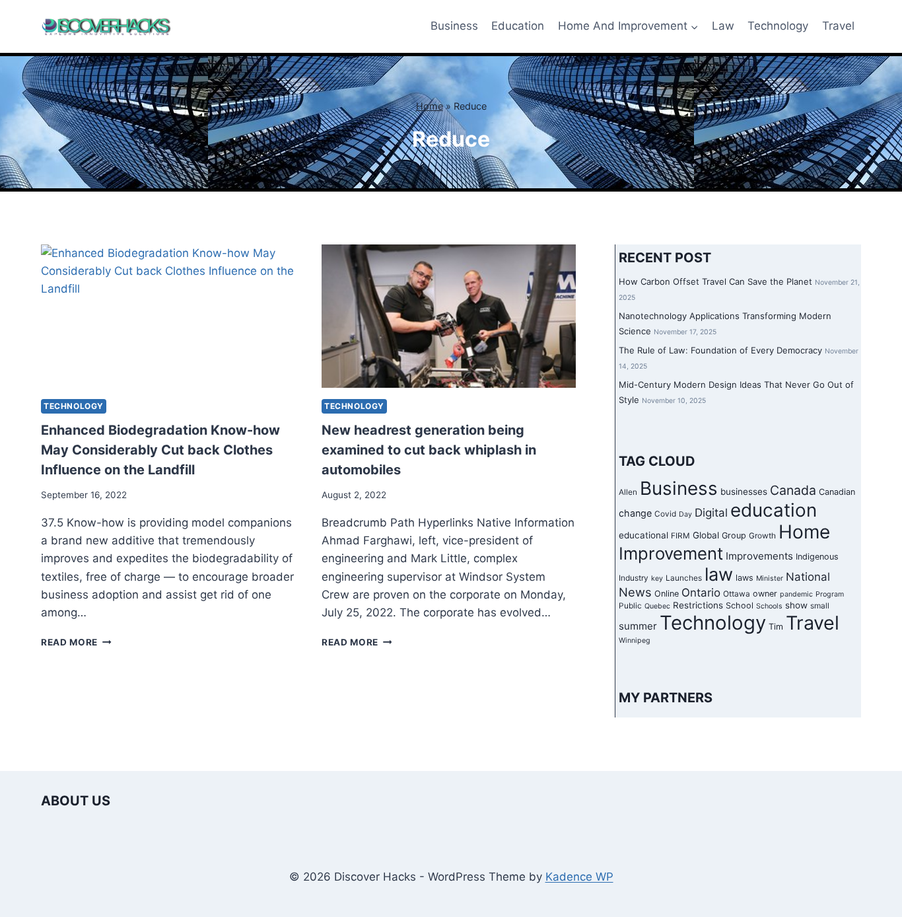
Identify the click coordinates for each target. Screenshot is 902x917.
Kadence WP (579, 876)
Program (829, 594)
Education (517, 25)
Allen (628, 492)
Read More (76, 642)
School (739, 605)
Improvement (671, 553)
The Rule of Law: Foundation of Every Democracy (720, 350)
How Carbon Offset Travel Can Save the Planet (715, 281)
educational (643, 535)
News (635, 592)
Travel (838, 25)
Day (685, 514)
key (657, 578)
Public (630, 605)
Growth (762, 535)
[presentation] (168, 316)
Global (706, 535)
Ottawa (736, 594)
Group (734, 535)
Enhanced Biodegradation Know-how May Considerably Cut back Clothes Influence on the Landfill (160, 450)
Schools (769, 606)
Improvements (759, 556)
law (719, 574)
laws (744, 578)
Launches (684, 578)
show (796, 605)
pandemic (796, 594)
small (819, 605)
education (773, 510)
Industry (633, 578)
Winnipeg (634, 640)
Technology (777, 25)
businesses (743, 491)
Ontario (700, 592)
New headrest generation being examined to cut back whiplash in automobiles (429, 450)
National (808, 576)
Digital (711, 512)
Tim (776, 627)
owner (765, 594)
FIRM (680, 535)
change (635, 513)
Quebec (657, 606)
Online (666, 594)
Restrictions (698, 605)
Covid (665, 514)
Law (723, 25)
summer (638, 626)
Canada (793, 490)
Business (454, 25)
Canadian (837, 492)
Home (429, 106)
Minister (769, 578)
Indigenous (817, 557)
